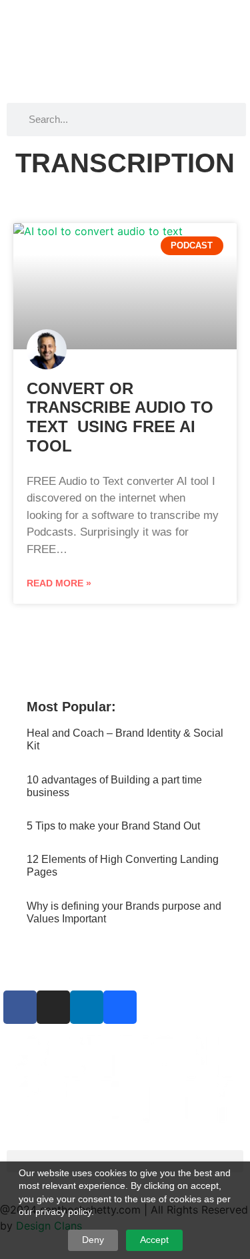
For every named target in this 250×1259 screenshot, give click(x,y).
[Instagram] (53, 1007)
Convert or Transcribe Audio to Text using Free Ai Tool (120, 417)
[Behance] (120, 1007)
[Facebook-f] (20, 1007)
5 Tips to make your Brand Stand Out (113, 826)
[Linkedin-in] (86, 1007)
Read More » (59, 583)
